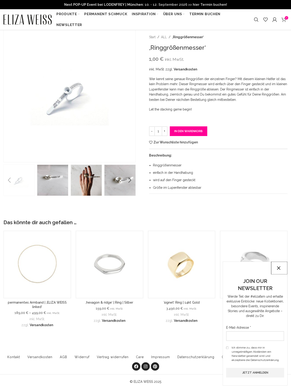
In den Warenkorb (188, 131)
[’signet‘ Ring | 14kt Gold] (182, 264)
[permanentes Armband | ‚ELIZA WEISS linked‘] (37, 264)
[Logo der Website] (27, 19)
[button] (9, 180)
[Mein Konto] (274, 19)
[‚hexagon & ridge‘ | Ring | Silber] (109, 264)
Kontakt (13, 357)
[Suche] (256, 19)
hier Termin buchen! (210, 5)
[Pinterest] (155, 366)
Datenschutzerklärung (195, 357)
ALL (164, 37)
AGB (63, 357)
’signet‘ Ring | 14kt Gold (182, 302)
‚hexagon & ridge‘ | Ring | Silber (109, 302)
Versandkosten (185, 69)
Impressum (160, 357)
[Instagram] (145, 366)
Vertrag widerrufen (113, 357)
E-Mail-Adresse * (238, 327)
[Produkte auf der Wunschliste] (265, 19)
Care (140, 357)
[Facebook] (136, 366)
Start (152, 37)
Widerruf (82, 357)
